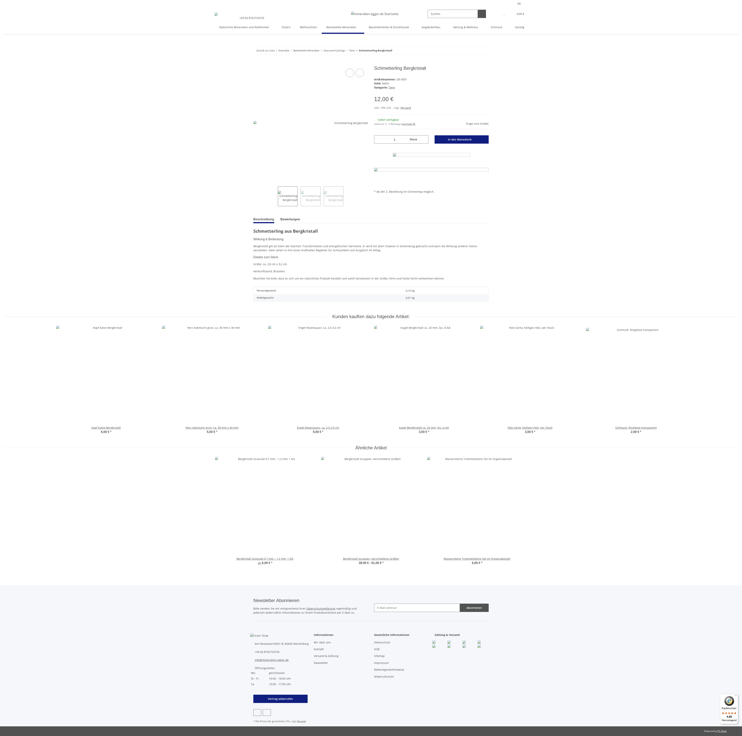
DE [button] (519, 3)
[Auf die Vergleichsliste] (349, 73)
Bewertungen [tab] (290, 219)
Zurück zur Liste (265, 50)
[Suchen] (482, 14)
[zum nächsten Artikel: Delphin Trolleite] (484, 50)
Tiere (391, 87)
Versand (405, 108)
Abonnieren (474, 608)
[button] (496, 13)
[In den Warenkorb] (256, 63)
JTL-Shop (722, 731)
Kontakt (319, 649)
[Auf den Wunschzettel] (360, 73)
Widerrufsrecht (384, 676)
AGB (377, 649)
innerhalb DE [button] (408, 124)
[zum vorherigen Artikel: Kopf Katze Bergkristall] (476, 50)
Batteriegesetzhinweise (389, 669)
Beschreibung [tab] (263, 219)
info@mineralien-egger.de (272, 660)
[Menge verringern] (378, 139)
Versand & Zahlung (326, 656)
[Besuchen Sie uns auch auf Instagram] (267, 712)
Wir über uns (322, 642)
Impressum (381, 663)
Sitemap (379, 656)
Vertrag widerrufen (280, 699)
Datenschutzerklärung (320, 608)
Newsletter (321, 663)
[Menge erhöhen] (424, 139)
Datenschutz (382, 642)
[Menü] (735, 696)
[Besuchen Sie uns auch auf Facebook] (257, 712)
